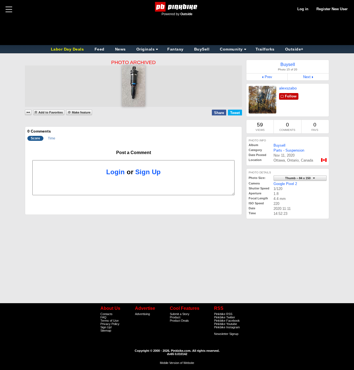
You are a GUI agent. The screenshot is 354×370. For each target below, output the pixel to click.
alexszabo (288, 88)
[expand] (28, 112)
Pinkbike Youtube (225, 324)
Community (231, 49)
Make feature (81, 112)
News (120, 49)
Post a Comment (133, 152)
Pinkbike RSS (223, 314)
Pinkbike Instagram (227, 327)
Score (35, 138)
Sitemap (105, 330)
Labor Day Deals (68, 49)
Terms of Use (109, 320)
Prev (268, 77)
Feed (100, 49)
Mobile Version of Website (177, 362)
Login (115, 172)
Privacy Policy (109, 324)
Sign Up (148, 172)
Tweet (235, 113)
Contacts (106, 314)
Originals (145, 49)
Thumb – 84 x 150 (298, 178)
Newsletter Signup (226, 333)
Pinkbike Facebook (227, 320)
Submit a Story (179, 314)
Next (307, 77)
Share (219, 113)
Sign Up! (106, 327)
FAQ (103, 317)
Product (175, 317)
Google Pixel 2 (285, 184)
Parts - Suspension (289, 150)
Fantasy (175, 49)
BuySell (202, 49)
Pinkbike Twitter (224, 317)
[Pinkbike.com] (177, 7)
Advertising (142, 314)
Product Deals (179, 320)
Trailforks (265, 49)
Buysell (279, 145)
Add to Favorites (50, 112)
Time (51, 138)
